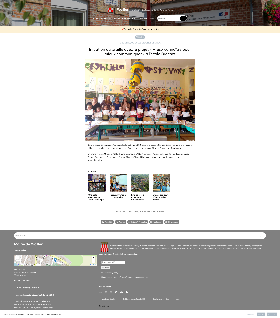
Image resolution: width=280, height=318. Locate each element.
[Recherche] (261, 235)
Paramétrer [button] (250, 314)
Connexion (104, 306)
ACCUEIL (140, 37)
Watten (123, 9)
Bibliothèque (127, 43)
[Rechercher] (183, 18)
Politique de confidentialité (134, 299)
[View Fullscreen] (17, 257)
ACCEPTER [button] (271, 314)
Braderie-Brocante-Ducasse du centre (141, 29)
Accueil (179, 299)
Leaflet (93, 264)
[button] (55, 260)
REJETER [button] (261, 314)
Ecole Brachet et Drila (147, 43)
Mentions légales (109, 299)
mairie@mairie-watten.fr (28, 287)
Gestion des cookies (161, 299)
